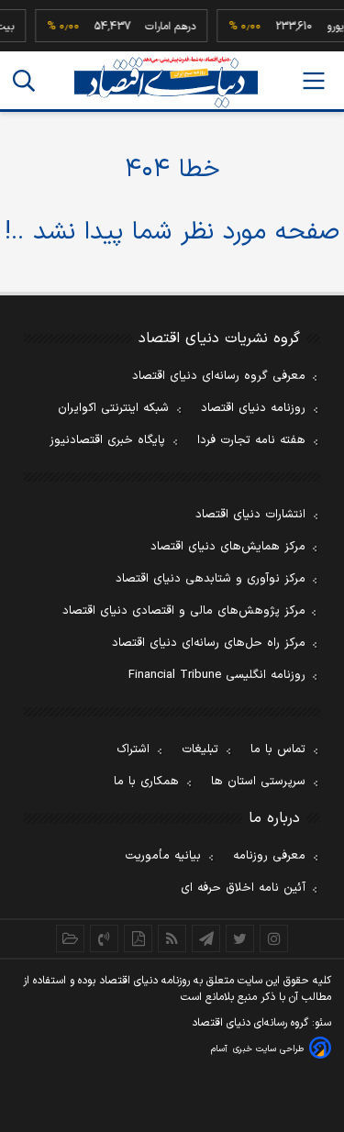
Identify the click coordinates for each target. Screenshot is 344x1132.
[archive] (70, 938)
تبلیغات (200, 749)
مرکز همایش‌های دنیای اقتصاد (227, 547)
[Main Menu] (313, 80)
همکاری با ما (146, 781)
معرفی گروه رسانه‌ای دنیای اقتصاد (218, 376)
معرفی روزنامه (269, 856)
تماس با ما (277, 749)
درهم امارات (137, 26)
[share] (138, 938)
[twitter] (240, 938)
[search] (24, 81)
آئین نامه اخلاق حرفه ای (243, 888)
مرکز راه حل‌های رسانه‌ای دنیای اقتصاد (208, 643)
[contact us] (104, 938)
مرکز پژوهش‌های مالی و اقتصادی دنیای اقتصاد (183, 611)
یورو (302, 26)
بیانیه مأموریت (163, 856)
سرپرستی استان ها (258, 781)
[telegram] (206, 938)
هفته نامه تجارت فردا (251, 440)
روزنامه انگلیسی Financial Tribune (216, 675)
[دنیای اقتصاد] (166, 82)
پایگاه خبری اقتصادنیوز (107, 440)
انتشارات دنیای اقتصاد (250, 514)
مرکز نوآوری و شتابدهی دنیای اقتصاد (210, 579)
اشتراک (133, 749)
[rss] (172, 938)
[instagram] (274, 938)
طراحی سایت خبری (268, 1049)
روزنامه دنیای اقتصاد (253, 408)
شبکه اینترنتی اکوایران (113, 408)
